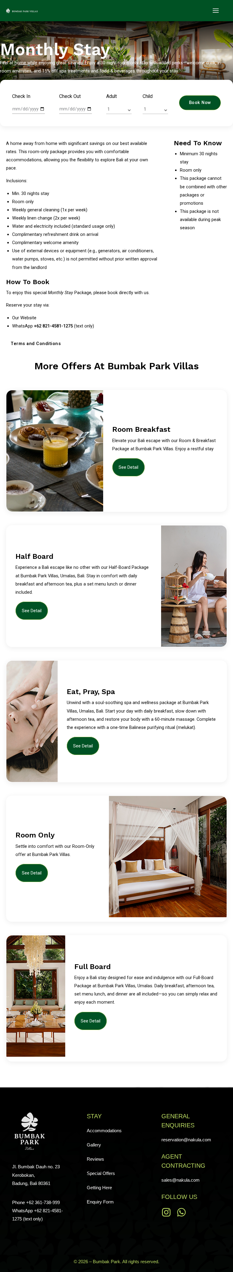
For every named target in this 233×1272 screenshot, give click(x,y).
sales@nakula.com (180, 1180)
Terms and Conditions (36, 343)
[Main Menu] (216, 11)
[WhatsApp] (181, 1212)
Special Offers (101, 1173)
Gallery (94, 1145)
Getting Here (99, 1187)
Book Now (200, 102)
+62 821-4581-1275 (53, 326)
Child (148, 96)
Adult (111, 96)
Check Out (70, 96)
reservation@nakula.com (186, 1139)
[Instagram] (166, 1212)
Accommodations (104, 1130)
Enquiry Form (100, 1202)
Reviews (95, 1159)
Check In (21, 96)
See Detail (128, 467)
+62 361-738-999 (43, 1202)
